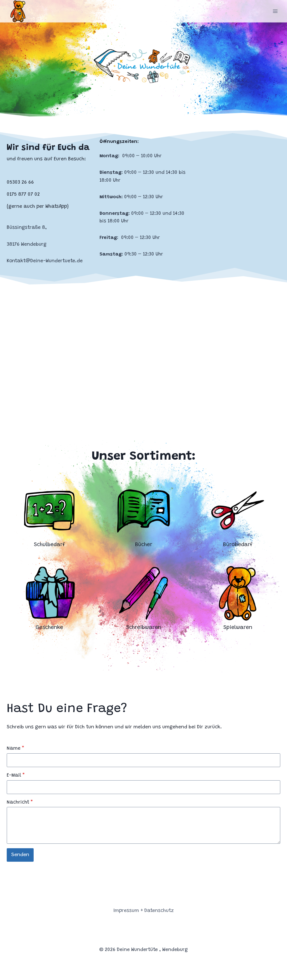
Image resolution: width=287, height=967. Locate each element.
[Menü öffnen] (275, 11)
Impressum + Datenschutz (143, 911)
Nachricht (20, 802)
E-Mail (16, 775)
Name (15, 748)
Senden (20, 854)
